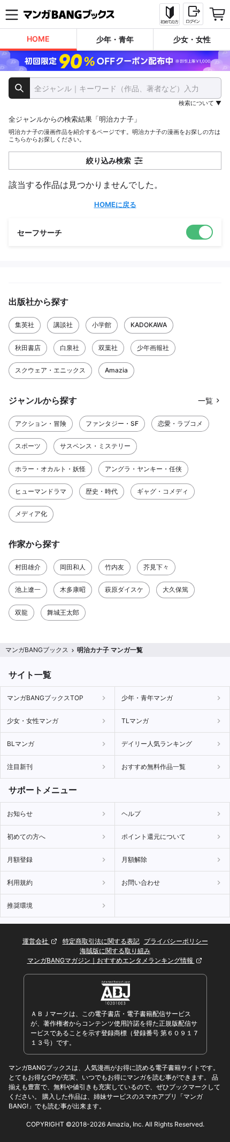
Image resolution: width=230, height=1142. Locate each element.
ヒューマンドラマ (40, 491)
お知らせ (20, 814)
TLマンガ (135, 721)
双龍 (21, 612)
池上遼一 (28, 589)
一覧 (205, 400)
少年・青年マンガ (147, 698)
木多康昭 (73, 589)
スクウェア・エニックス (50, 370)
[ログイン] (193, 14)
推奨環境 (20, 905)
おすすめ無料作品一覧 (153, 767)
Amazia (116, 370)
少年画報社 (153, 348)
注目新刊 (20, 767)
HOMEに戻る (115, 204)
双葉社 (108, 348)
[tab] (38, 40)
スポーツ (28, 446)
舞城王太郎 (63, 612)
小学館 (101, 325)
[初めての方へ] (169, 14)
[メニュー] (12, 14)
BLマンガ (20, 744)
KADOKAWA (149, 325)
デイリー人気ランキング (156, 744)
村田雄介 (28, 567)
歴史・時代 (102, 491)
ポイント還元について (153, 836)
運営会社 (36, 941)
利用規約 (20, 882)
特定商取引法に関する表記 (101, 941)
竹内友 (114, 567)
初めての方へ (26, 836)
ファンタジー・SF (112, 423)
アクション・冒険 (40, 423)
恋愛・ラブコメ (180, 423)
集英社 (24, 325)
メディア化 (31, 514)
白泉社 (69, 348)
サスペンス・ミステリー (95, 446)
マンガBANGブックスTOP (45, 698)
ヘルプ (131, 814)
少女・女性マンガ (32, 721)
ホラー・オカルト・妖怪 (50, 469)
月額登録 (20, 859)
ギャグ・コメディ (162, 491)
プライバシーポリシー (176, 941)
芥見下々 (156, 567)
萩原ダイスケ (124, 589)
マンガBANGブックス (36, 650)
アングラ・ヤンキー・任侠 (143, 469)
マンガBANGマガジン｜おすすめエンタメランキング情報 (111, 960)
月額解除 (134, 859)
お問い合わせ (140, 882)
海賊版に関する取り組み (115, 951)
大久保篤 (175, 589)
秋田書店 (28, 348)
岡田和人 (73, 567)
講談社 (63, 325)
